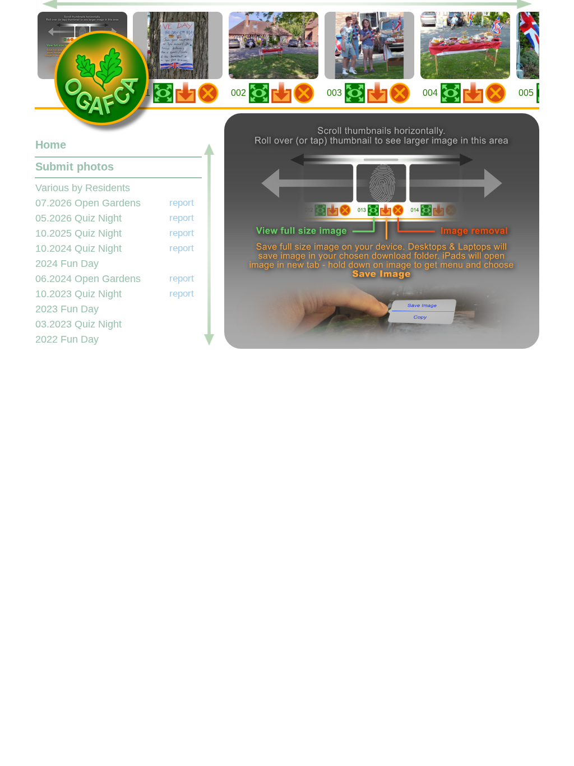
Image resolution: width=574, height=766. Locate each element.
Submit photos (74, 166)
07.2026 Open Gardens (88, 203)
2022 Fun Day (67, 339)
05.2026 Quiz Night (78, 218)
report (181, 202)
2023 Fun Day (67, 309)
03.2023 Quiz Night (78, 324)
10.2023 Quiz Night (78, 293)
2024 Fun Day (67, 263)
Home (50, 145)
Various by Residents (82, 187)
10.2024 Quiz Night (78, 248)
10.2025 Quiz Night (78, 233)
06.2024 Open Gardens (88, 278)
